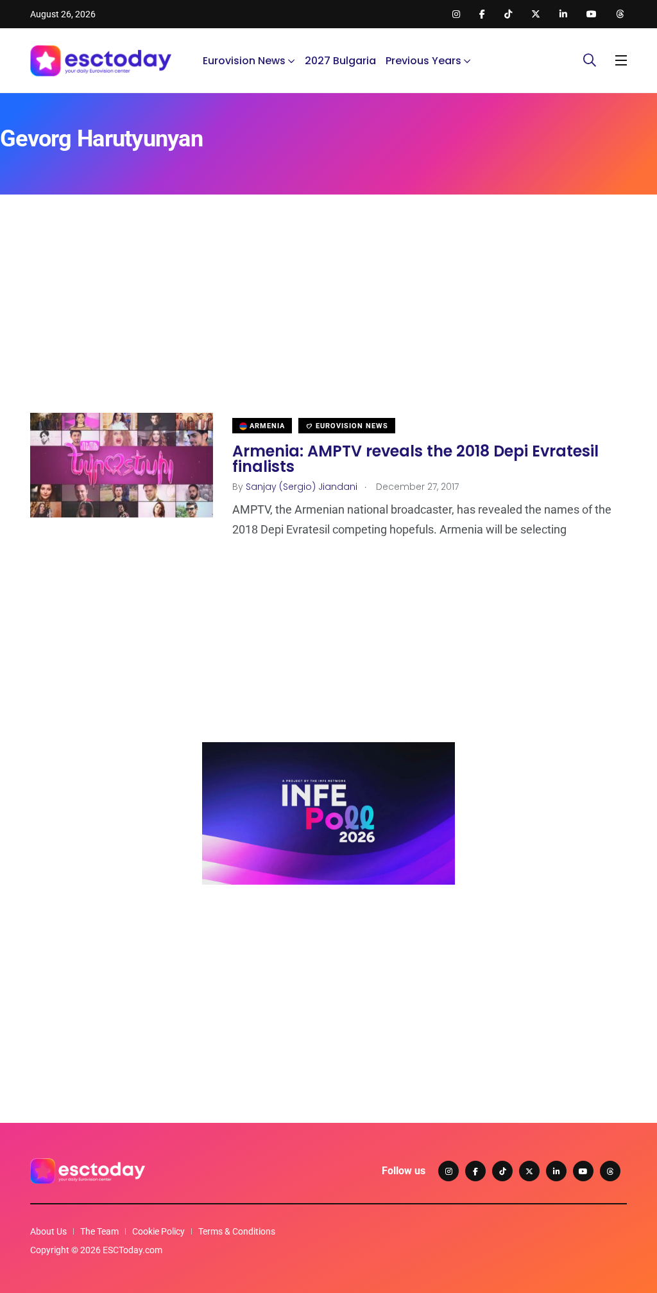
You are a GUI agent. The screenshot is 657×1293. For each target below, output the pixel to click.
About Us (48, 1231)
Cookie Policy (158, 1231)
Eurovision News (244, 60)
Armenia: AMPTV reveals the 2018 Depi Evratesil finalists (415, 458)
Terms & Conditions (236, 1231)
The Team (99, 1231)
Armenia (266, 426)
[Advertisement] (328, 323)
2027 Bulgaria (340, 60)
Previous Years (423, 60)
